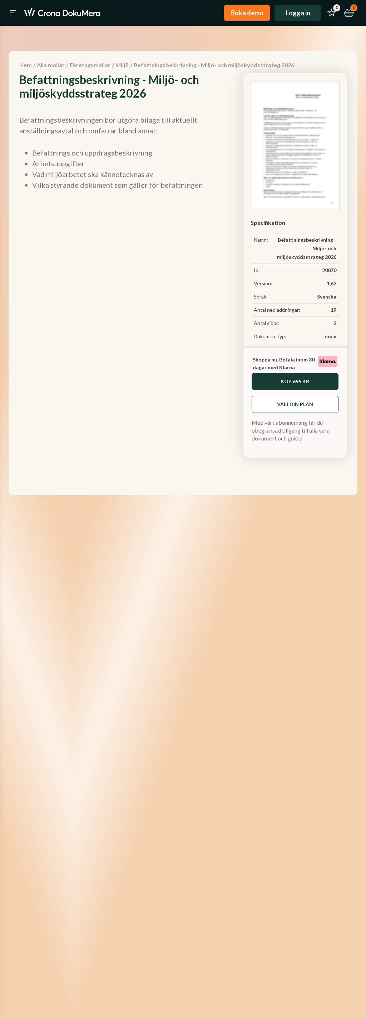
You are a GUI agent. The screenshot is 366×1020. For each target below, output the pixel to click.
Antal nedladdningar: (277, 310)
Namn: (261, 240)
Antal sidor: (267, 323)
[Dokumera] (62, 13)
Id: (257, 270)
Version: (263, 283)
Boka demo (247, 13)
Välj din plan (295, 404)
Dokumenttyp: (270, 336)
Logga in (298, 13)
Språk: (261, 297)
